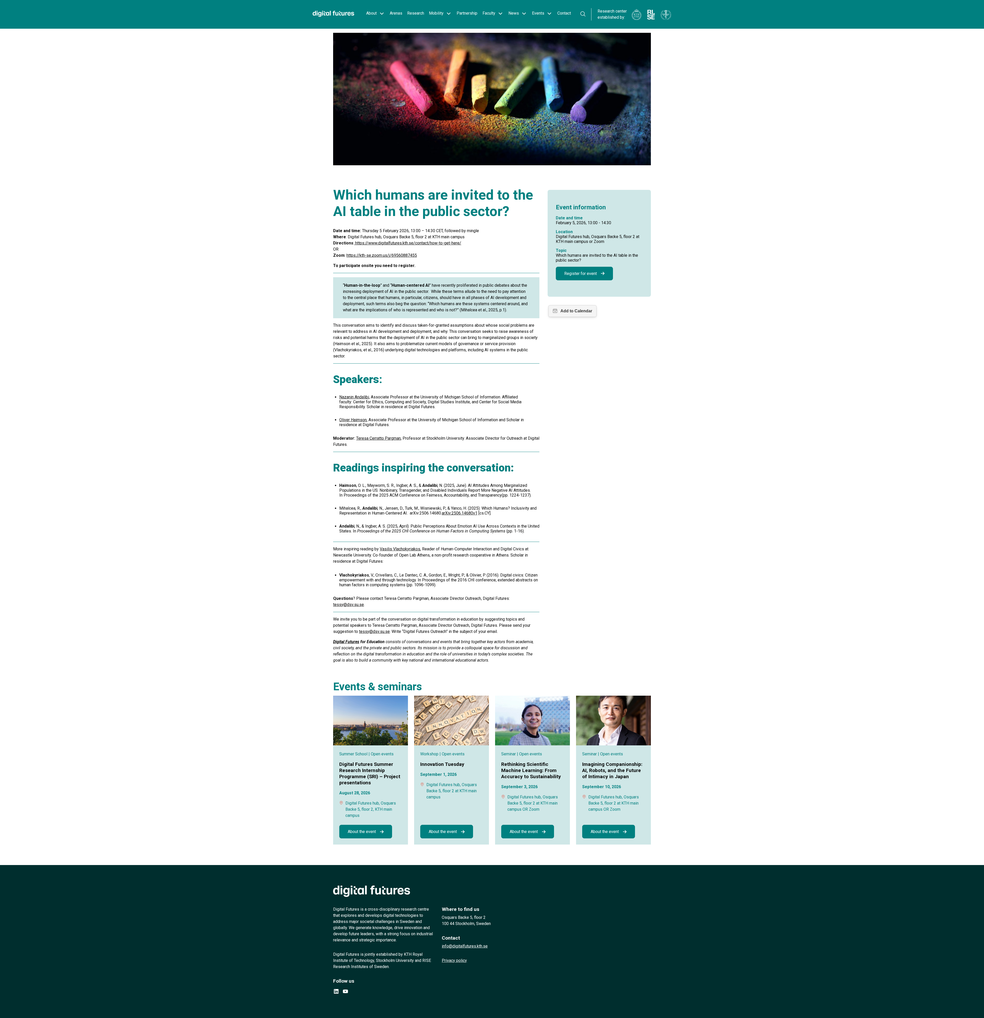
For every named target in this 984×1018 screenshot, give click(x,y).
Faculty (489, 13)
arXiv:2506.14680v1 (459, 513)
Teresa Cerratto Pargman (378, 438)
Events (538, 13)
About (371, 13)
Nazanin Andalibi (354, 397)
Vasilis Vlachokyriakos (400, 549)
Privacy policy (454, 960)
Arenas (396, 13)
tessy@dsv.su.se (348, 604)
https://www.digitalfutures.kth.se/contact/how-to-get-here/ (407, 243)
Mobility (436, 13)
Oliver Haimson (353, 419)
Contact (564, 13)
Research (415, 13)
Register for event (580, 273)
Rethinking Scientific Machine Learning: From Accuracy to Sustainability (531, 770)
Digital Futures (346, 641)
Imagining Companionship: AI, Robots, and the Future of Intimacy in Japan (612, 770)
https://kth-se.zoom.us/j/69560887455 (381, 255)
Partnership (467, 13)
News (513, 13)
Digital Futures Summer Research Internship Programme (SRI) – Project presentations (369, 773)
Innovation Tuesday (442, 764)
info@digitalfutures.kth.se (465, 946)
